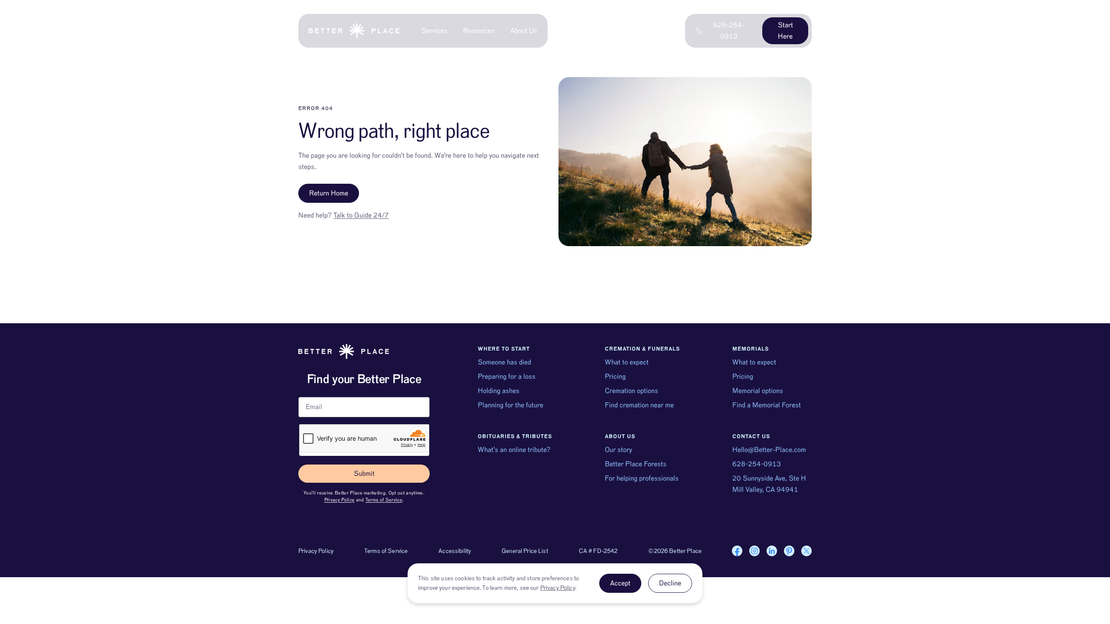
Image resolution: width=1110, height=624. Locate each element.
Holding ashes (498, 390)
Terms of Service (384, 499)
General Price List (525, 551)
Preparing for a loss (506, 376)
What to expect (627, 362)
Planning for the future (510, 405)
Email (306, 393)
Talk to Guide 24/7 (361, 215)
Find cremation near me (639, 405)
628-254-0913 (756, 464)
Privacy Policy (339, 499)
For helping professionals (642, 478)
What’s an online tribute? (514, 449)
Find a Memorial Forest (766, 405)
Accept (620, 583)
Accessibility (454, 551)
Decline (670, 583)
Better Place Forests (635, 464)
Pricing (615, 376)
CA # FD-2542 (598, 551)
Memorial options (757, 390)
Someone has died (504, 362)
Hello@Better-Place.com (769, 449)
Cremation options (631, 390)
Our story (618, 449)
